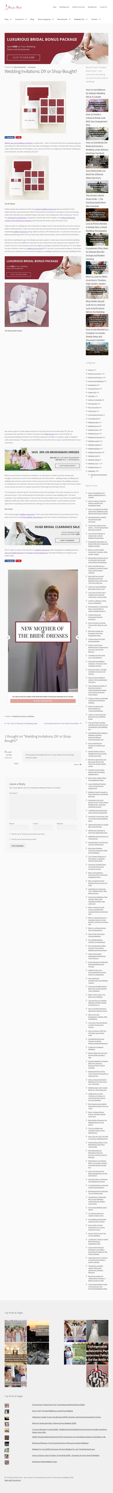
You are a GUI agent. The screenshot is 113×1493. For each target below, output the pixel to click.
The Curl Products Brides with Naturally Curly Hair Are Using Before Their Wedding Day (98, 726)
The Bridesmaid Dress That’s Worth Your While (61, 723)
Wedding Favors (93, 434)
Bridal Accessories (79, 7)
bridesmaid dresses (68, 218)
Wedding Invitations (20, 716)
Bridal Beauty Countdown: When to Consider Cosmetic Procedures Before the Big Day (97, 1164)
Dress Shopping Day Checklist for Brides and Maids (96, 745)
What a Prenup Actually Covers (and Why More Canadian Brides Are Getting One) (98, 910)
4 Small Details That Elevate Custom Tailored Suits (98, 843)
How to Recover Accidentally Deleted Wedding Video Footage (98, 964)
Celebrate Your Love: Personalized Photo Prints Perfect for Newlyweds (97, 972)
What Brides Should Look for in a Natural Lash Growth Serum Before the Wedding (98, 560)
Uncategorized (93, 419)
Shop (54, 7)
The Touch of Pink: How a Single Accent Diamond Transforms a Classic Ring (97, 595)
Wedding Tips (92, 7)
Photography (92, 404)
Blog (32, 19)
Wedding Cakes (93, 422)
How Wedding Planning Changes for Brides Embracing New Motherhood (98, 1041)
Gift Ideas (91, 396)
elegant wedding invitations (45, 209)
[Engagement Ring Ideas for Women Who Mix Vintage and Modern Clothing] (97, 267)
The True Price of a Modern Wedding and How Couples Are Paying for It (97, 1003)
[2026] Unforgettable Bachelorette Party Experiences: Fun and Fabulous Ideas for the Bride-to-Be (69, 1437)
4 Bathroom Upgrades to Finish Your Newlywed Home (97, 832)
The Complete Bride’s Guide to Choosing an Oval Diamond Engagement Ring (97, 1286)
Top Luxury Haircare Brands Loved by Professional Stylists (97, 1025)
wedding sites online (34, 248)
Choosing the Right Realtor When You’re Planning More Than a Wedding (97, 988)
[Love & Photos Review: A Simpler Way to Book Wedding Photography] (97, 239)
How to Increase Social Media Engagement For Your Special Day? (97, 1173)
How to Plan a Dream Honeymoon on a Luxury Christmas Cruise (96, 1227)
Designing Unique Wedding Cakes (44, 1461)
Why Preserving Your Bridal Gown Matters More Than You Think (98, 1106)
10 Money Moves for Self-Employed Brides (96, 640)
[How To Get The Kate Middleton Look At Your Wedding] (97, 1331)
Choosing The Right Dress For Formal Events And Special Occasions (97, 867)
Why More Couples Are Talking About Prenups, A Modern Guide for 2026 (97, 1278)
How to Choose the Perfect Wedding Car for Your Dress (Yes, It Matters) (97, 1082)
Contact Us (103, 7)
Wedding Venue (93, 467)
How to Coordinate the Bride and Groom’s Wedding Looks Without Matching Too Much (98, 511)
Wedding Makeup (94, 449)
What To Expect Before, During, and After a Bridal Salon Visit (96, 1114)
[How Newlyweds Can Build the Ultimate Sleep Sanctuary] (97, 186)
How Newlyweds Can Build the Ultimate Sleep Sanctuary (96, 174)
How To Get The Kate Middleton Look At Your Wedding (52, 1411)
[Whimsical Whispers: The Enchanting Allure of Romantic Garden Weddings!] (38, 1353)
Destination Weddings (96, 381)
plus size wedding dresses (14, 553)
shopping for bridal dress (17, 218)
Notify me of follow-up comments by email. (28, 834)
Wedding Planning (94, 452)
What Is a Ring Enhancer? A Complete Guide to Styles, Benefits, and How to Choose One (98, 921)
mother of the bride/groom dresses (18, 220)
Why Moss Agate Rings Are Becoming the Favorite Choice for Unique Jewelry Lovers (97, 763)
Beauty (90, 370)
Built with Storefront (13, 1480)
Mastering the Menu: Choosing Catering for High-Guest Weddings (98, 850)
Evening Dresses (93, 389)
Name (12, 823)
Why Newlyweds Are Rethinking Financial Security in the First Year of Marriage (97, 1154)
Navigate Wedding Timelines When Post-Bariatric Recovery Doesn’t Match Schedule (98, 1064)
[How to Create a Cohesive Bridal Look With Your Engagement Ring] (97, 133)
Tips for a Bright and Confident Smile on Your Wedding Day (96, 1130)
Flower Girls (92, 392)
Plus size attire (93, 407)
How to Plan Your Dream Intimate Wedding (96, 935)
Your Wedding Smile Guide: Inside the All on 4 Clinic (97, 1220)
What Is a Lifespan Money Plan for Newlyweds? (97, 929)
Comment (13, 793)
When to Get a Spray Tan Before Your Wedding (96, 996)
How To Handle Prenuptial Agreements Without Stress (97, 1010)
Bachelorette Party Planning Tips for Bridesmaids (98, 1192)
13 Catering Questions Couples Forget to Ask (96, 1214)
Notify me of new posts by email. (24, 839)
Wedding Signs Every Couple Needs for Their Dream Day (97, 1089)
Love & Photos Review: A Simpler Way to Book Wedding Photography (96, 227)
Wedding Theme (93, 460)
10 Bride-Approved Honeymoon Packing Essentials (95, 617)
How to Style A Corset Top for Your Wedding (97, 1234)
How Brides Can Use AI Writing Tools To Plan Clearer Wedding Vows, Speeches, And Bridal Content (98, 803)
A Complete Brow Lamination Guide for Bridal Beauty (98, 1186)
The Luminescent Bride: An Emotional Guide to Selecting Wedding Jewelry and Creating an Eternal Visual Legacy (97, 690)
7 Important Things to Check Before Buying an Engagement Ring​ (98, 1241)
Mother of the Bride (95, 400)
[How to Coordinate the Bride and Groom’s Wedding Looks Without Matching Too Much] (97, 162)
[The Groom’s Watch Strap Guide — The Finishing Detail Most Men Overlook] (97, 214)
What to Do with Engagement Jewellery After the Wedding (97, 1017)
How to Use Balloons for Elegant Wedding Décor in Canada (95, 93)
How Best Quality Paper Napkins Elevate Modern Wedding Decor (96, 772)
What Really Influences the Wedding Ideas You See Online (97, 1122)
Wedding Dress (64, 7)
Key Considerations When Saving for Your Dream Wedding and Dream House (97, 948)
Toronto (94, 19)
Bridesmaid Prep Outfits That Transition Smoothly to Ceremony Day (98, 1074)
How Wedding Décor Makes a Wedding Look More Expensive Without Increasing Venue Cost (98, 736)
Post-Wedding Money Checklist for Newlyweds (96, 941)
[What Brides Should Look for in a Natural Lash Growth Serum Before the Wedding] (97, 320)
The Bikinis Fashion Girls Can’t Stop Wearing (96, 656)
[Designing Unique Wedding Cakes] (97, 1376)
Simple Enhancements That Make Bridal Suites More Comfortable (97, 1145)
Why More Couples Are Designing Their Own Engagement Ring (95, 633)
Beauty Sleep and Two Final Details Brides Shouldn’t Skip (97, 1055)
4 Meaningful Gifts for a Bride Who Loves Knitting (98, 826)
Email (36, 823)
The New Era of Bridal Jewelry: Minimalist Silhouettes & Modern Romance (95, 1269)
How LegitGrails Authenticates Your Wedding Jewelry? (98, 980)
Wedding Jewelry (94, 441)
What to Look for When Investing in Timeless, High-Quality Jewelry (96, 280)
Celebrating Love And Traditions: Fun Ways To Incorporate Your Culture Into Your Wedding (96, 1097)
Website (60, 823)
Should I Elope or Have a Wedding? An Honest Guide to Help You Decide (97, 753)
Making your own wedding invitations (19, 143)
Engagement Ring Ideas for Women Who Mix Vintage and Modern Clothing (98, 544)
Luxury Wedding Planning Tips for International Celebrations (97, 786)
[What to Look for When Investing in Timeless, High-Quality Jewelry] (97, 292)
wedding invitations (20, 231)
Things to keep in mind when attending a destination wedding (98, 700)
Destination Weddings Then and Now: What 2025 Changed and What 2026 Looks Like (97, 900)
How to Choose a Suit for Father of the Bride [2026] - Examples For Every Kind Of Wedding (65, 1455)
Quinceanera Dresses (95, 415)
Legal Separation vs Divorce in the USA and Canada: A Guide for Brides (97, 1260)
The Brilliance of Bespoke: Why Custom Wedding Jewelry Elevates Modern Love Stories (97, 1200)
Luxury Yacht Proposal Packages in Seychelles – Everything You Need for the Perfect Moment (97, 1250)
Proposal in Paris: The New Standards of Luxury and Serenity (97, 672)
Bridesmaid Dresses (95, 377)
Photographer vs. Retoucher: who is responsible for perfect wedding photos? (98, 609)
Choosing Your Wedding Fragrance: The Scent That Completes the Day (97, 663)
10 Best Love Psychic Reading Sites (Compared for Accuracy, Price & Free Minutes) (98, 648)
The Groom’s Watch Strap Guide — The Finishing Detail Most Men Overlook (98, 527)
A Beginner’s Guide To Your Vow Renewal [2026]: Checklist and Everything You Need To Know (66, 1417)
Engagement (92, 385)
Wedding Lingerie (94, 445)
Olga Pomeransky (20, 67)
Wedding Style (93, 456)
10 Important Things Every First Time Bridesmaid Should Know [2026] (58, 1405)
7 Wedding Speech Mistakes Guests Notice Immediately (97, 811)
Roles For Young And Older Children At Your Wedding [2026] (54, 1423)
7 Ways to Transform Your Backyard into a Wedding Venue (97, 717)
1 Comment (32, 67)
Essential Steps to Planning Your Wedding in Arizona (97, 1180)
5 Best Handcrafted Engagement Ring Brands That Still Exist (97, 956)
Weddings (30, 716)
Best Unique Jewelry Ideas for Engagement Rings (97, 779)
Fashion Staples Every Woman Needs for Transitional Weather (95, 708)
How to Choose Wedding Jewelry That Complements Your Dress (97, 680)
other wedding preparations (32, 517)
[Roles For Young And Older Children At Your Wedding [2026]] (75, 1331)
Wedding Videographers (99, 475)
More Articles (62, 19)
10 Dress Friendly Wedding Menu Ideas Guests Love (97, 588)
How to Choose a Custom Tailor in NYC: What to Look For (97, 625)
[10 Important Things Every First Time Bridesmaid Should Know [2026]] (16, 1331)
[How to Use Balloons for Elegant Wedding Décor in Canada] (97, 105)
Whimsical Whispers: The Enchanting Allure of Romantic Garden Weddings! (60, 1443)
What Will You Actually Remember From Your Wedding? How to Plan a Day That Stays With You (98, 579)
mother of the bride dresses (37, 553)
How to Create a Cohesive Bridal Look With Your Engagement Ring (97, 503)
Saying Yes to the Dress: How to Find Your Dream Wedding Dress (98, 818)
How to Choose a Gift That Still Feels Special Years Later (97, 1033)
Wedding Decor (93, 426)
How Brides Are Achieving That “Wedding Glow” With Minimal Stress (97, 891)
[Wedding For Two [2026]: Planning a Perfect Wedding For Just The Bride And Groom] (75, 1353)
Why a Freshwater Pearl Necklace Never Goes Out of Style (97, 883)
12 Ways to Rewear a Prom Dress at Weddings (97, 602)
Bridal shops (49, 434)
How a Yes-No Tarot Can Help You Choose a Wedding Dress (98, 1138)
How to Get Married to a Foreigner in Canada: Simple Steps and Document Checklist (98, 569)
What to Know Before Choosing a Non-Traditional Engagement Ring (97, 875)
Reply (76, 764)
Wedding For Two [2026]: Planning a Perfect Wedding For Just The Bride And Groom (63, 1449)
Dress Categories (44, 19)
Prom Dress (92, 411)
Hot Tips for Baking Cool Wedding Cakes (22, 723)
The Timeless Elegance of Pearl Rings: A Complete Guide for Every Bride (97, 858)
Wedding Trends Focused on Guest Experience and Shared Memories (98, 794)
